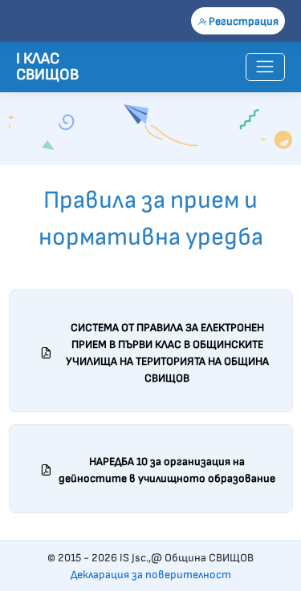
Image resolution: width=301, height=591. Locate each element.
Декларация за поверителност (151, 574)
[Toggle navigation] (265, 67)
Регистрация (242, 21)
